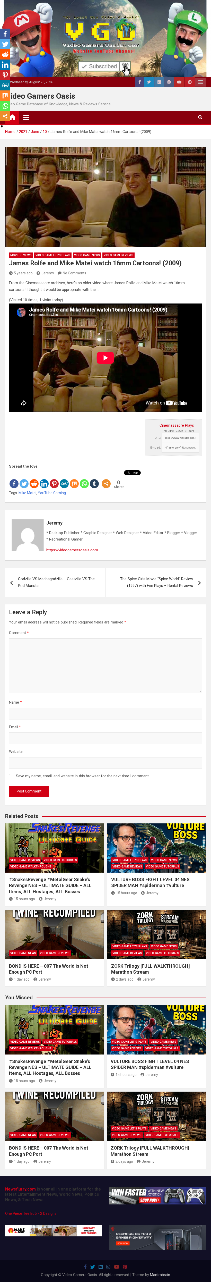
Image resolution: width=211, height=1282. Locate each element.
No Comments (74, 273)
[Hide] (2, 126)
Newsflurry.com (20, 1189)
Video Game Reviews (118, 255)
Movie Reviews (21, 255)
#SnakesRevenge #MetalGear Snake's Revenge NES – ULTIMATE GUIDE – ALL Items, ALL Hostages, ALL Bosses (50, 885)
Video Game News (87, 255)
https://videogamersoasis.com (72, 550)
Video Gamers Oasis (40, 95)
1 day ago (22, 979)
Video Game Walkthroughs (30, 866)
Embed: (155, 447)
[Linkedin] (44, 479)
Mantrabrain (160, 1274)
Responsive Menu (200, 82)
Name (15, 702)
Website (16, 751)
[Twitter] (24, 479)
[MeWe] (64, 479)
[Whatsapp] (84, 479)
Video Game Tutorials (60, 860)
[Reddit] (34, 479)
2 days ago (125, 979)
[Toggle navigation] (26, 117)
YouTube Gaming (52, 493)
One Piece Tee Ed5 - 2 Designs (31, 1213)
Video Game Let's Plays (53, 255)
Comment (19, 632)
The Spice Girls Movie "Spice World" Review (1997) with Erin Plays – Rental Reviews (156, 582)
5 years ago (23, 273)
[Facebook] (14, 479)
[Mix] (74, 479)
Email (15, 727)
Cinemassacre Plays (177, 425)
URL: (158, 438)
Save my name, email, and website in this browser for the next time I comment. (83, 776)
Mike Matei (27, 493)
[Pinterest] (54, 479)
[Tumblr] (94, 479)
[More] (106, 479)
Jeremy (47, 273)
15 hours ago (24, 899)
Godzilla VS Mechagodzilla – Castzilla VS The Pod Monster (56, 582)
